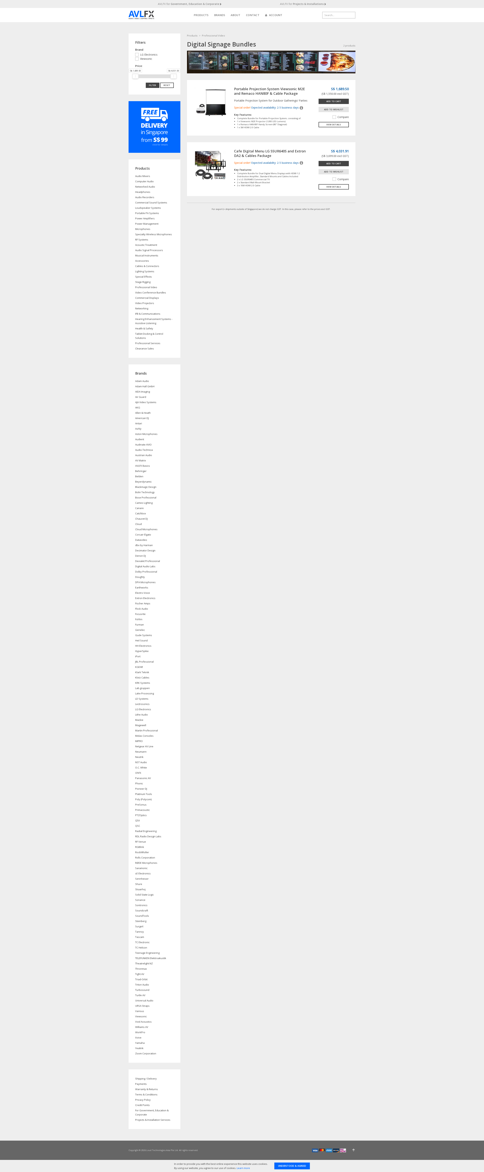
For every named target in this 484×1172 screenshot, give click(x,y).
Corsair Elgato (143, 534)
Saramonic (141, 868)
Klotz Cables (142, 677)
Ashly (138, 428)
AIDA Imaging (142, 391)
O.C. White (141, 767)
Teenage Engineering (147, 953)
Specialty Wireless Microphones (153, 234)
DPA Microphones (145, 582)
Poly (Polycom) (143, 799)
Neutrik (139, 757)
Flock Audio (141, 608)
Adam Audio (142, 381)
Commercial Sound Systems (151, 202)
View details (333, 124)
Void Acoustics (143, 1021)
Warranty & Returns (146, 1089)
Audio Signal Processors (149, 250)
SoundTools (142, 915)
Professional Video (213, 35)
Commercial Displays (147, 298)
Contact (252, 15)
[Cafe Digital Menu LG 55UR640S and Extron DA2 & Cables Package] (210, 165)
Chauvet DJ (141, 518)
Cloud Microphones (146, 529)
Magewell (140, 725)
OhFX (138, 773)
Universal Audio (144, 1000)
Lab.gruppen (142, 688)
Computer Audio (144, 181)
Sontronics (141, 905)
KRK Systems (142, 683)
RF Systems (141, 239)
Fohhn (138, 619)
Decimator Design (145, 550)
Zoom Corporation (145, 1053)
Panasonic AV (143, 778)
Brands (219, 15)
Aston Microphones (146, 434)
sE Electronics (143, 873)
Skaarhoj (140, 889)
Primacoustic (142, 810)
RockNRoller (142, 852)
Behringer (141, 471)
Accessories (142, 260)
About (235, 15)
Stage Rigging (142, 282)
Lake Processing (144, 693)
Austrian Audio (143, 455)
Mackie (139, 720)
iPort (137, 656)
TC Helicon (141, 947)
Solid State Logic (144, 894)
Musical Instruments (146, 255)
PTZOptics (141, 815)
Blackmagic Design (145, 487)
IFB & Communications (147, 313)
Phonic (139, 783)
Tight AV (139, 974)
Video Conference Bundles (150, 292)
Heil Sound (141, 640)
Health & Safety (144, 328)
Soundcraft (141, 910)
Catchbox (140, 513)
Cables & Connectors (147, 266)
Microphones (142, 229)
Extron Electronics (145, 598)
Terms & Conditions (146, 1094)
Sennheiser (142, 878)
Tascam (139, 937)
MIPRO (139, 741)
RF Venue (140, 841)
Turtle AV (140, 995)
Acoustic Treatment (146, 245)
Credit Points (142, 1105)
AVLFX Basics (142, 465)
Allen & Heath (143, 412)
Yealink (139, 1048)
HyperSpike (142, 651)
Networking (141, 308)
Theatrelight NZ (144, 963)
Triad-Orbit (141, 979)
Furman (139, 624)
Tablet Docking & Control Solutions (149, 336)
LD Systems (141, 698)
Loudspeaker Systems (148, 208)
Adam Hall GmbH (144, 386)
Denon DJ (140, 555)
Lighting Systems (144, 271)
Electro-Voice (142, 593)
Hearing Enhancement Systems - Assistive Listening (153, 321)
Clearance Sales (144, 348)
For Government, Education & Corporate (152, 1112)
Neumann (141, 751)
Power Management (146, 223)
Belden (139, 476)
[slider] (135, 76)
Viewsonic (146, 59)
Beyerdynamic (143, 481)
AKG (137, 407)
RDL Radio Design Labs (148, 836)
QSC (137, 825)
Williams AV (141, 1027)
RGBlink (139, 847)
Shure (138, 884)
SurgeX (139, 926)
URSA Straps (142, 1005)
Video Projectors (144, 303)
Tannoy (139, 931)
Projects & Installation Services (152, 1120)
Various (139, 1011)
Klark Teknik (142, 672)
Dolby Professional (146, 571)
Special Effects (143, 276)
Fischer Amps (142, 603)
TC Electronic (142, 942)
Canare (139, 508)
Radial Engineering (146, 831)
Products (201, 15)
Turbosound (142, 990)
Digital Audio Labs (145, 566)
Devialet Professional (147, 561)
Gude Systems (143, 635)
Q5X (137, 820)
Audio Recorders (144, 197)
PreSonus (141, 804)
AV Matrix (140, 460)
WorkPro (140, 1032)
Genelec (140, 630)
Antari (138, 423)
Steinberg (140, 921)
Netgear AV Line (144, 746)
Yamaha (140, 1043)
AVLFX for (188, 4)
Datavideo (141, 540)
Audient (139, 439)
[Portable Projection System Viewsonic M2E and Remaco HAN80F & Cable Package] (210, 103)
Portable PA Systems (147, 213)
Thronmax (141, 968)
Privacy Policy (143, 1099)
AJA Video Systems (145, 402)
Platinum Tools (143, 794)
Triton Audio (142, 984)
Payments (141, 1084)
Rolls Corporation (145, 857)
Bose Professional (145, 497)
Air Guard (140, 397)
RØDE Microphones (146, 863)
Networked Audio (145, 186)
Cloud (138, 524)
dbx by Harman (144, 545)
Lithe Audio (141, 714)
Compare (343, 117)
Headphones (142, 192)
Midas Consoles (144, 735)
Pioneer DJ (141, 788)
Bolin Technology (145, 492)
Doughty (140, 577)
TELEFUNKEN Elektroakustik (150, 958)
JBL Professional (144, 661)
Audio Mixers (142, 176)
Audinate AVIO (143, 444)
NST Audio (141, 762)
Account (275, 15)
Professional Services (147, 343)
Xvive (138, 1037)
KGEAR (139, 667)
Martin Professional (146, 730)
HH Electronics (143, 645)
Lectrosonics (142, 704)
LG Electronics (148, 54)
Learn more (243, 1168)
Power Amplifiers (145, 218)
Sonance (140, 900)
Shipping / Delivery (146, 1078)
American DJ (142, 418)
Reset (167, 85)
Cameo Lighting (144, 503)
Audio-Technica (144, 450)
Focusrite (140, 614)
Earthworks (141, 587)
